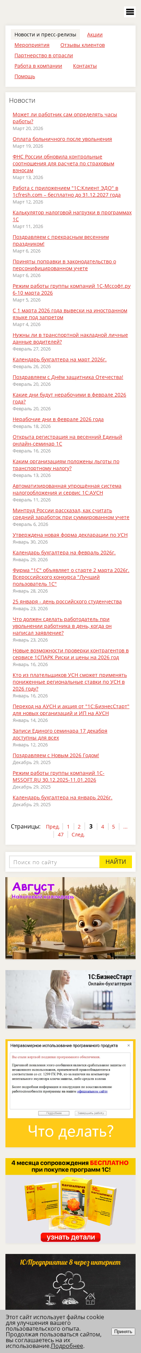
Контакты (85, 65)
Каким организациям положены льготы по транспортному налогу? (66, 465)
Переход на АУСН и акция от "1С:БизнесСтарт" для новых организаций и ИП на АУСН (71, 709)
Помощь (24, 76)
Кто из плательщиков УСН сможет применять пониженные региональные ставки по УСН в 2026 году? (70, 681)
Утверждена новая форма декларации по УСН (70, 534)
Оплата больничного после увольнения (62, 138)
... (125, 826)
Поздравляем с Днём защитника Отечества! (68, 377)
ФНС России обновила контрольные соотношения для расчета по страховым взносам (63, 163)
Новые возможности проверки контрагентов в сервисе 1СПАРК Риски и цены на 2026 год (71, 654)
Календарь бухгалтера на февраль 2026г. (64, 552)
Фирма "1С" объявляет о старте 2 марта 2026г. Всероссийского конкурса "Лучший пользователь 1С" (71, 577)
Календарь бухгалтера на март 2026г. (60, 359)
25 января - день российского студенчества (67, 601)
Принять (123, 1331)
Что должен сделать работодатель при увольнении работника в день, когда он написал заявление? (62, 626)
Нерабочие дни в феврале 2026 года (58, 419)
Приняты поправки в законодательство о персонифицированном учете (64, 265)
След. (78, 834)
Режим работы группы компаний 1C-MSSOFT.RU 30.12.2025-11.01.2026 (58, 776)
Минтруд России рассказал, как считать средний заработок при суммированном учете (71, 514)
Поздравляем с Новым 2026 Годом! (56, 755)
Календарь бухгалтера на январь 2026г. (62, 797)
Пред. (53, 826)
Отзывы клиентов (82, 44)
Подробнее (67, 1346)
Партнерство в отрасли (43, 55)
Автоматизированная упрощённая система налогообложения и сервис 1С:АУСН (67, 489)
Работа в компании (38, 65)
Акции (95, 34)
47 (61, 834)
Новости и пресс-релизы (45, 34)
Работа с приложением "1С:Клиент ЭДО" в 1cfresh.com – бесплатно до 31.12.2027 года (67, 191)
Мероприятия (32, 44)
